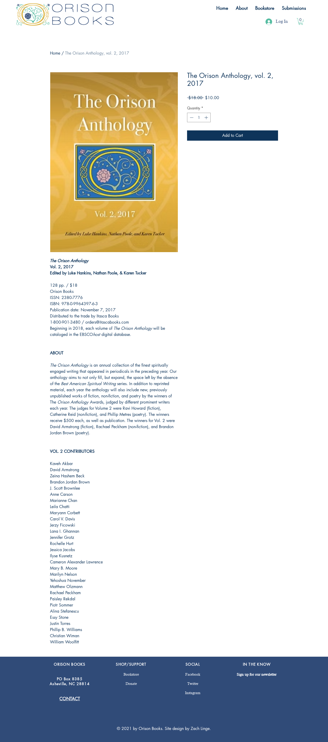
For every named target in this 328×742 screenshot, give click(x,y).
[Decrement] (191, 117)
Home (55, 53)
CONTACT (69, 699)
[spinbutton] (198, 117)
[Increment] (206, 117)
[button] (241, 8)
